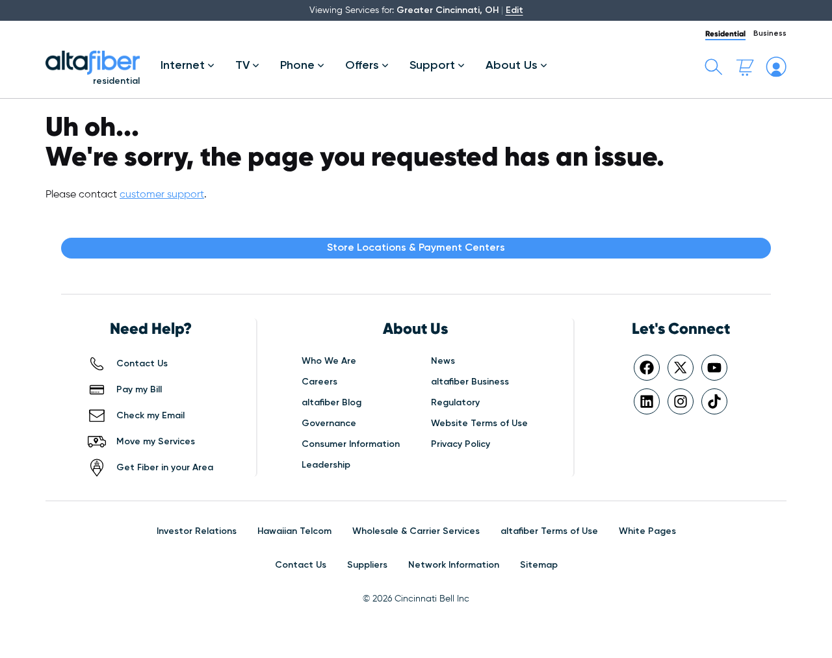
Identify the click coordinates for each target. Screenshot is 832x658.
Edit (514, 10)
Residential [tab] (725, 33)
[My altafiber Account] (776, 67)
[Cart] (744, 67)
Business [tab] (769, 34)
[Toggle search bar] (713, 67)
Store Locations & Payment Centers (416, 248)
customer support (162, 195)
